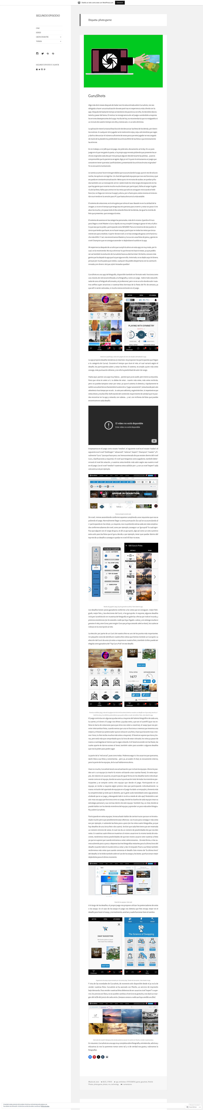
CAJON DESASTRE (42, 37)
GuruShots (96, 96)
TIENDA (39, 41)
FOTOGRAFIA (131, 1082)
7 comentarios (127, 1084)
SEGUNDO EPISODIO (48, 15)
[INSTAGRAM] (38, 54)
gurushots (144, 1082)
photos (105, 1084)
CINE (38, 28)
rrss (109, 1084)
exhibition (122, 1082)
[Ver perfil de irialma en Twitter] (39, 69)
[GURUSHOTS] (54, 54)
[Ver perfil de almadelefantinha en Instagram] (42, 69)
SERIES (38, 32)
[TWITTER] (43, 54)
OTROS (109, 1082)
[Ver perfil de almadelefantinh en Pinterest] (44, 69)
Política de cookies (45, 1106)
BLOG (104, 1082)
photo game (98, 1084)
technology (115, 1084)
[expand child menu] (60, 37)
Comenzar (120, 2)
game (138, 1082)
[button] (105, 322)
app (117, 1082)
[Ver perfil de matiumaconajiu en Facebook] (37, 69)
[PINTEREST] (49, 54)
